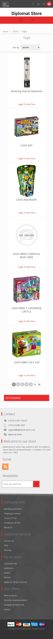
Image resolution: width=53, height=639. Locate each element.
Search (7, 609)
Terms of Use (10, 518)
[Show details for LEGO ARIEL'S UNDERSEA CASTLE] (26, 289)
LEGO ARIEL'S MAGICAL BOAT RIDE (26, 255)
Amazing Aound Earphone (26, 91)
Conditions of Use (12, 522)
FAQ (6, 545)
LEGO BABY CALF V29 (26, 362)
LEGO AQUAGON (26, 199)
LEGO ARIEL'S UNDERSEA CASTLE (26, 309)
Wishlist (7, 577)
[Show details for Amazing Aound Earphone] (26, 72)
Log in (38, 3)
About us (8, 527)
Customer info (10, 563)
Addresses (8, 568)
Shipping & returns (12, 513)
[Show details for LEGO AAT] (26, 126)
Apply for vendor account (15, 582)
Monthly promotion (13, 509)
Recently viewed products (15, 600)
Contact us (9, 540)
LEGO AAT (26, 145)
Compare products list (14, 604)
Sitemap (7, 550)
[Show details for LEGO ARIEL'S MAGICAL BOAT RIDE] (26, 235)
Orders (7, 572)
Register (32, 3)
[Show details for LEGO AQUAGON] (26, 181)
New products (10, 595)
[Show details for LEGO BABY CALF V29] (26, 343)
